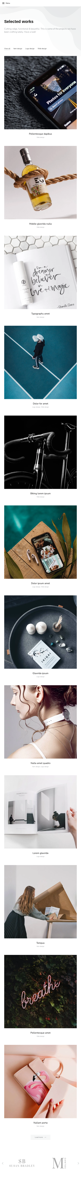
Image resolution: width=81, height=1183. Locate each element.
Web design (42, 48)
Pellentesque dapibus (40, 133)
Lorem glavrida (40, 853)
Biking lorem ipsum (40, 493)
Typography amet (40, 313)
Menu (8, 3)
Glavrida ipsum (40, 673)
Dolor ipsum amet (40, 583)
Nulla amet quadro (40, 763)
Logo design (29, 48)
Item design (18, 48)
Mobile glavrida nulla (40, 223)
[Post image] (40, 92)
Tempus (40, 943)
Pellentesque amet (40, 1032)
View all (7, 48)
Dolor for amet (40, 403)
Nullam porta (41, 1122)
